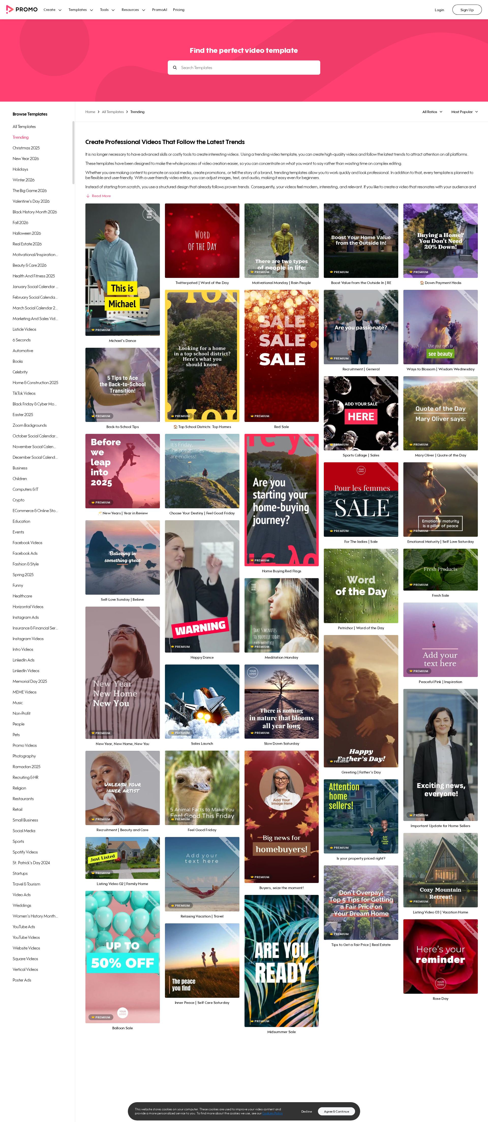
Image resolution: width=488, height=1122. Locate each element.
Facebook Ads (25, 553)
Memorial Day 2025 (30, 681)
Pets (16, 734)
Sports (18, 841)
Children (20, 478)
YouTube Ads (24, 926)
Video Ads (22, 894)
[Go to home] (25, 9)
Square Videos (25, 958)
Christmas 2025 (26, 147)
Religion (19, 788)
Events (18, 531)
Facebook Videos (27, 542)
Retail (17, 809)
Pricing (179, 9)
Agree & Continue (336, 1111)
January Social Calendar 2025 (35, 286)
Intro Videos (23, 649)
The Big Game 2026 (30, 190)
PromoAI (159, 9)
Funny (18, 585)
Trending (21, 137)
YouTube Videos (26, 937)
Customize (122, 275)
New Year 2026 (26, 158)
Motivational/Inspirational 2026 (35, 254)
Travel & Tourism (26, 884)
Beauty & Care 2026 (30, 265)
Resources (130, 9)
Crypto (18, 499)
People (18, 723)
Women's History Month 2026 (35, 916)
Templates (78, 9)
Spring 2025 (23, 574)
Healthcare (22, 595)
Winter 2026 (24, 179)
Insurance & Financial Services (35, 627)
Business (20, 467)
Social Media (24, 830)
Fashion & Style (26, 563)
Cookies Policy (272, 1113)
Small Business (25, 820)
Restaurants (23, 798)
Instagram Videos (28, 638)
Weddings (22, 905)
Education (21, 521)
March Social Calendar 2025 (35, 307)
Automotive (23, 350)
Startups (20, 873)
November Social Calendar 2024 (35, 446)
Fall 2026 (20, 222)
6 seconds (22, 339)
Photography (24, 755)
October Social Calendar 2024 (35, 435)
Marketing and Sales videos (35, 318)
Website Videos (26, 948)
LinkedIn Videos (26, 670)
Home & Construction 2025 (35, 382)
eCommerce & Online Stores (35, 510)
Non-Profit (21, 713)
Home (90, 111)
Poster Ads (22, 980)
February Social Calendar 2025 (35, 297)
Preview (122, 264)
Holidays (20, 169)
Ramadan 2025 (26, 766)
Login (439, 10)
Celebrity (20, 371)
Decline (306, 1111)
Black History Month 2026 (35, 211)
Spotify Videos (25, 852)
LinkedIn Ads (24, 659)
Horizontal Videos (28, 606)
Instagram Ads (26, 617)
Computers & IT (25, 489)
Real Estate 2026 (27, 243)
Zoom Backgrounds (30, 425)
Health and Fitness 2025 (34, 275)
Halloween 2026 (27, 233)
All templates (24, 126)
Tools (104, 9)
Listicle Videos (24, 329)
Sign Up (467, 10)
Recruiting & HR (25, 777)
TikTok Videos (24, 393)
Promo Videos (25, 745)
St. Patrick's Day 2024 (31, 862)
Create (49, 9)
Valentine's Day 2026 (31, 201)
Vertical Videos (25, 969)
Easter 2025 (23, 414)
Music (18, 702)
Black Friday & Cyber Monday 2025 (35, 403)
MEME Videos (25, 691)
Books (18, 361)
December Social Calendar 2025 (35, 457)
